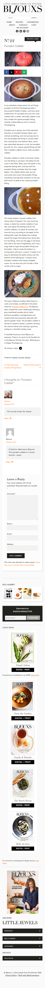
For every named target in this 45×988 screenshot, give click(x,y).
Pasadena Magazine (20, 307)
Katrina (7, 401)
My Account (22, 28)
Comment (11, 494)
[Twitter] (21, 31)
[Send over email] (24, 72)
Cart (34, 25)
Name (10, 524)
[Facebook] (17, 31)
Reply (6, 418)
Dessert (14, 357)
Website (10, 544)
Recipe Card (32, 39)
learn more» (35, 675)
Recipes (19, 22)
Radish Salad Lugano (32, 365)
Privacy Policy (11, 975)
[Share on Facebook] (6, 72)
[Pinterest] (24, 31)
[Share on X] (11, 72)
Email (10, 534)
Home (9, 22)
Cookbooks (33, 22)
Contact (23, 25)
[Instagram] (28, 31)
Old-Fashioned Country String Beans (13, 366)
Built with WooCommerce (28, 975)
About (12, 25)
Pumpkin (21, 357)
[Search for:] (18, 18)
